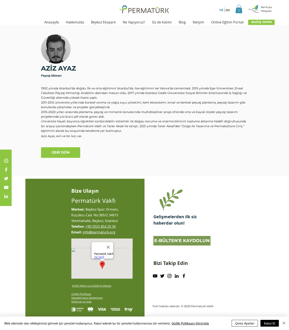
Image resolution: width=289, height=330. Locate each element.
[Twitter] (6, 178)
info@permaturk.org (99, 232)
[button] (238, 9)
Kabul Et (269, 323)
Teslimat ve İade (81, 301)
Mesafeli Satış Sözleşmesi (87, 297)
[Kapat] (283, 323)
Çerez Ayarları (244, 323)
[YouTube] (6, 187)
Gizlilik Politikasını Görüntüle (190, 323)
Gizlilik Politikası (81, 294)
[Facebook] (6, 169)
